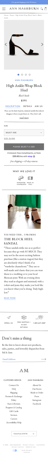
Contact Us (14, 385)
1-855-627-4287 (39, 323)
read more (24, 117)
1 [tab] (18, 74)
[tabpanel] (24, 45)
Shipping (13, 392)
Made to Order (36, 392)
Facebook (37, 403)
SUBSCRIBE (43, 359)
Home (6, 15)
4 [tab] (29, 74)
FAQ (14, 389)
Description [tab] (12, 106)
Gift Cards (13, 411)
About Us (37, 385)
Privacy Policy (29, 445)
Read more (10, 298)
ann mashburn (15, 445)
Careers (14, 418)
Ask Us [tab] (39, 106)
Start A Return (13, 403)
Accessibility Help (13, 422)
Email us (9, 323)
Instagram (37, 400)
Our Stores (36, 389)
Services (14, 415)
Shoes (12, 15)
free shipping (16, 161)
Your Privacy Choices (26, 450)
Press (37, 396)
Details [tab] (27, 106)
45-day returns (31, 161)
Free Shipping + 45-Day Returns (24, 324)
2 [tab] (22, 74)
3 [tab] (26, 74)
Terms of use (30, 447)
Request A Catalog (14, 407)
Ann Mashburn (24, 80)
